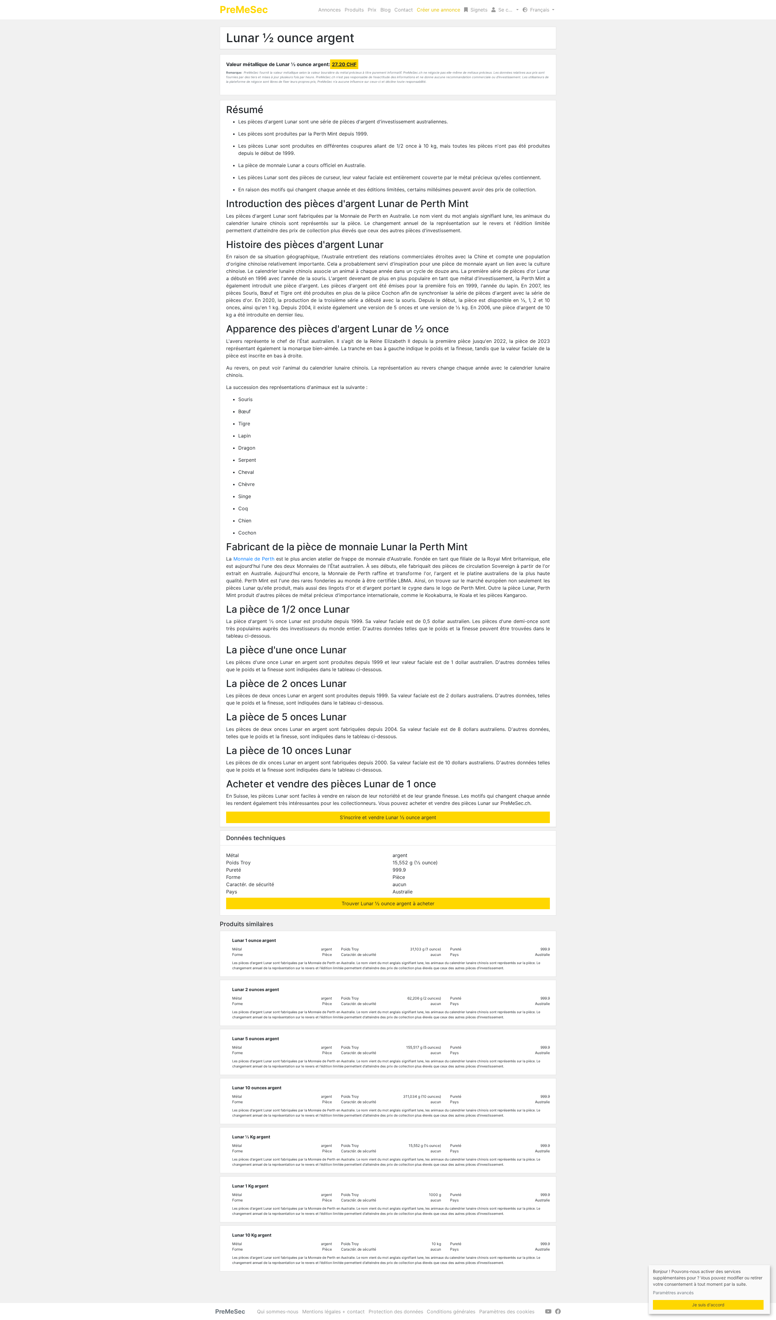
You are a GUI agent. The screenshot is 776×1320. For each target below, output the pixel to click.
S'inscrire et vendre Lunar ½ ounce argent (388, 817)
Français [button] (540, 10)
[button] (505, 10)
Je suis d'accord (708, 1304)
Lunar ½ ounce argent (290, 37)
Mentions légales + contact (333, 1311)
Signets (478, 10)
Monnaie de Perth (253, 559)
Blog (385, 10)
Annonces (329, 10)
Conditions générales (451, 1311)
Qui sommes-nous (277, 1311)
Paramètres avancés (673, 1292)
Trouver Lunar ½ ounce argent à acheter (388, 903)
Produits (354, 10)
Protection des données (396, 1311)
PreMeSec (244, 9)
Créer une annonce (438, 10)
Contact (403, 10)
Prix (372, 10)
